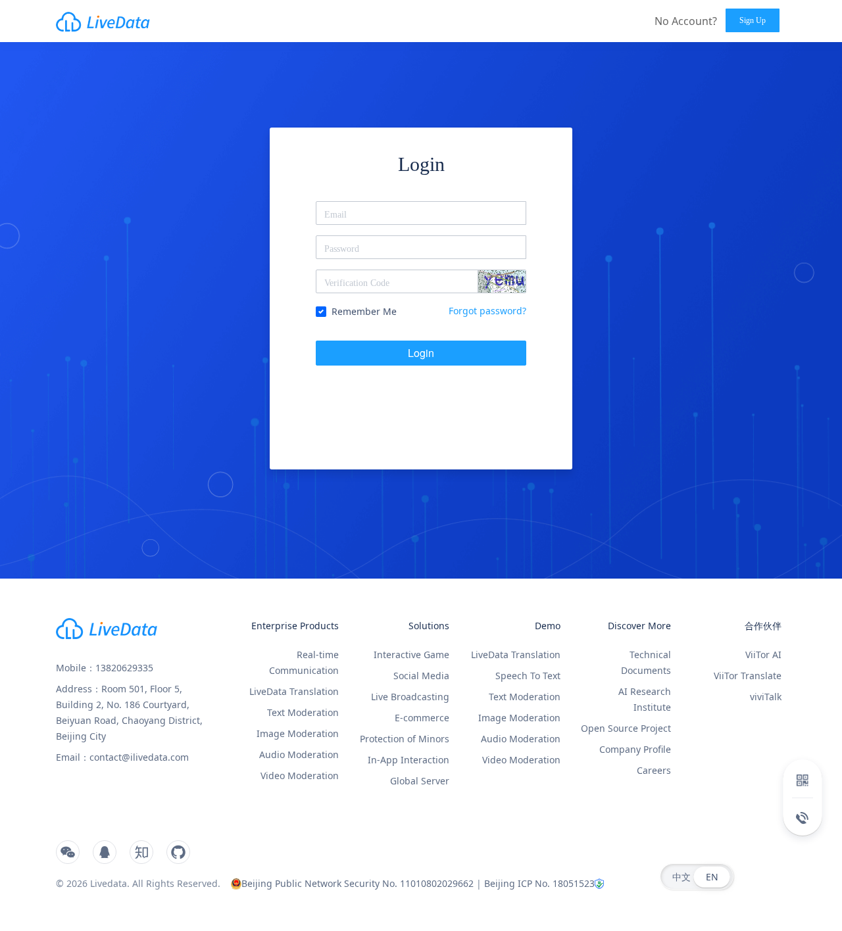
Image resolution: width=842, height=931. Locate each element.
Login (421, 352)
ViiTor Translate (747, 675)
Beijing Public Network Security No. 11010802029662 (357, 883)
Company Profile (635, 749)
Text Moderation (303, 712)
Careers (654, 770)
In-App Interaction (408, 759)
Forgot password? (487, 310)
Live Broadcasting (410, 696)
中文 (681, 877)
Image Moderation (298, 733)
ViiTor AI (763, 654)
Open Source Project (626, 728)
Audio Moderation (299, 754)
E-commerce (422, 717)
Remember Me (364, 311)
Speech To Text (527, 675)
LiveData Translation (294, 691)
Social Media (421, 675)
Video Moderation (299, 775)
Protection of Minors (404, 738)
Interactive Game (411, 654)
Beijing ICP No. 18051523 (539, 883)
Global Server (419, 781)
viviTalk (765, 696)
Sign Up (752, 20)
